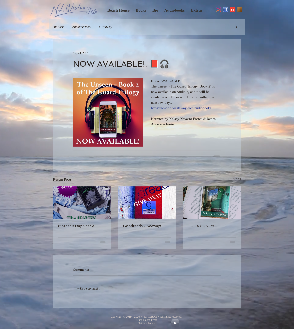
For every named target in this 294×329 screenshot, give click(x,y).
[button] (236, 26)
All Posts (58, 26)
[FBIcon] (225, 9)
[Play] (175, 323)
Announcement (81, 26)
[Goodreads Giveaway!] (147, 202)
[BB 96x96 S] (232, 9)
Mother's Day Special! (77, 226)
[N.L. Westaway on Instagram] (218, 9)
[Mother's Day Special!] (82, 202)
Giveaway (105, 26)
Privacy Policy (146, 323)
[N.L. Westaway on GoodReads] (240, 9)
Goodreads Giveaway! (142, 226)
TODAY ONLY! (201, 226)
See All (237, 178)
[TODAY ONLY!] (212, 202)
